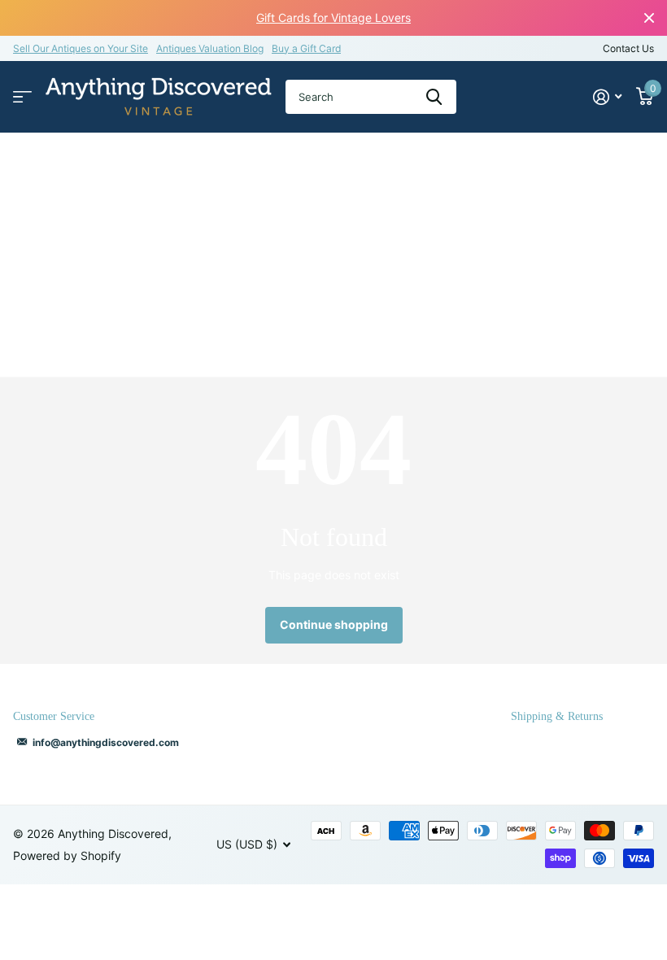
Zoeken (434, 97)
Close (649, 18)
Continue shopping (334, 624)
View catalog (22, 97)
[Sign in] (607, 97)
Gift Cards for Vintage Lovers (333, 17)
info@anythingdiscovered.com (106, 742)
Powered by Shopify (67, 855)
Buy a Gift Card (306, 48)
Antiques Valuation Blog (210, 48)
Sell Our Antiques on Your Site (80, 48)
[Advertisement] (333, 255)
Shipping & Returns (557, 716)
